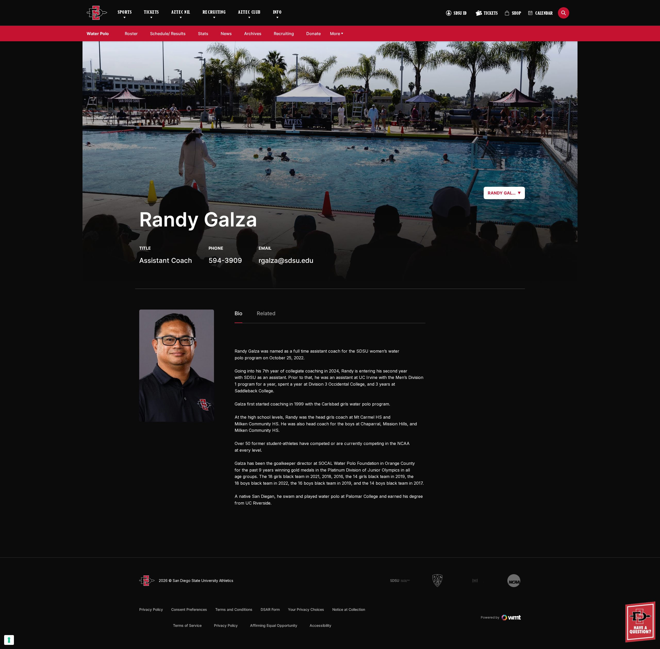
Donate (315, 33)
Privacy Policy (151, 609)
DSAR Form (270, 609)
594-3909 (225, 260)
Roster (131, 33)
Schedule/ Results (168, 33)
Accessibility (320, 625)
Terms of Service (187, 625)
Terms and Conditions (233, 609)
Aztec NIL (180, 12)
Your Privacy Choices (306, 609)
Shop (513, 15)
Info (277, 12)
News (226, 33)
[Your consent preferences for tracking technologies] (9, 640)
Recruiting (214, 12)
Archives (252, 33)
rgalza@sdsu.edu (286, 260)
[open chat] (641, 622)
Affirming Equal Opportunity (273, 625)
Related (266, 313)
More (335, 33)
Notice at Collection (348, 609)
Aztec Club (249, 12)
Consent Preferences (189, 609)
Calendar (544, 13)
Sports (124, 12)
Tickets (151, 12)
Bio (238, 313)
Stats (203, 33)
